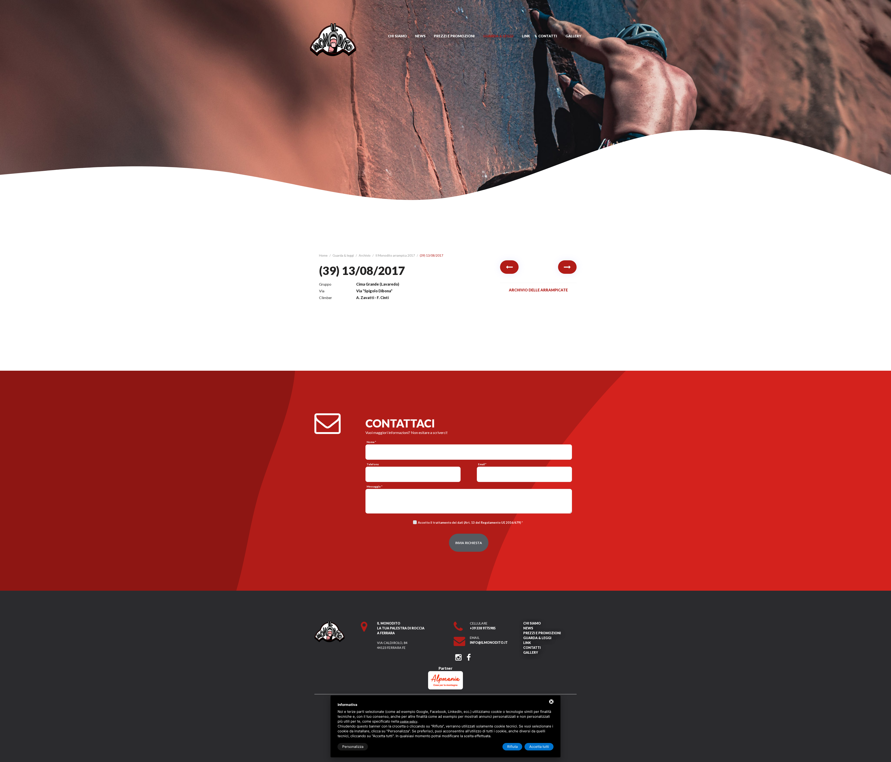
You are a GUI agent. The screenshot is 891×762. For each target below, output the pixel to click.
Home (323, 255)
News (420, 36)
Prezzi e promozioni (454, 36)
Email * (482, 464)
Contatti (547, 36)
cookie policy (408, 721)
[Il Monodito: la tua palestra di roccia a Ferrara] (333, 25)
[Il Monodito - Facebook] (468, 656)
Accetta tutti (539, 746)
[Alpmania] (445, 673)
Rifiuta (512, 746)
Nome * (371, 442)
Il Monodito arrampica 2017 (395, 255)
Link (526, 36)
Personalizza (352, 746)
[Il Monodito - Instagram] (458, 656)
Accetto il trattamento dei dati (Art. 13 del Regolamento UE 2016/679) (469, 522)
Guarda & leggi (498, 36)
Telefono (373, 464)
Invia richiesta (468, 542)
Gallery (573, 36)
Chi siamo (397, 36)
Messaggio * (374, 486)
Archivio (365, 255)
